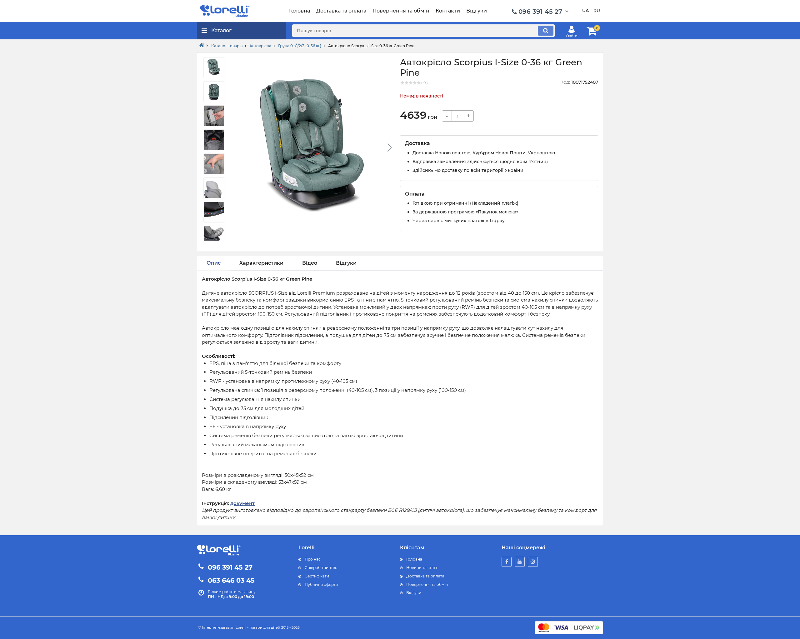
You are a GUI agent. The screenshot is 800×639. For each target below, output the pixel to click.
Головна (414, 559)
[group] (311, 149)
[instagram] (533, 562)
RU (596, 10)
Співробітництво (321, 567)
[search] (545, 31)
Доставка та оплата (425, 576)
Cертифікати (317, 576)
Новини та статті (422, 567)
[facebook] (507, 562)
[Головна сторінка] (201, 45)
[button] (389, 147)
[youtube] (520, 562)
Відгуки (413, 592)
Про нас (313, 559)
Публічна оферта (321, 584)
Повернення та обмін (427, 584)
